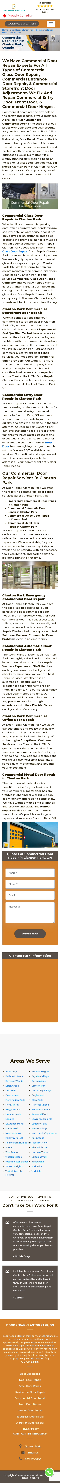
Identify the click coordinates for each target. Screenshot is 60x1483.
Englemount (38, 1095)
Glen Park (37, 1100)
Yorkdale (36, 1171)
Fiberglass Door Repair (30, 1416)
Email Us (33, 1452)
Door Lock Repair (30, 1379)
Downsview (12, 1095)
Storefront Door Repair (30, 1422)
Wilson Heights (14, 1166)
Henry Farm (12, 1104)
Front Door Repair (30, 1404)
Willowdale (38, 1161)
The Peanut (12, 1152)
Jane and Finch (40, 1114)
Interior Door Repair (30, 1410)
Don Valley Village (41, 1090)
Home (5, 30)
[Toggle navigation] (51, 24)
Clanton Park (39, 1085)
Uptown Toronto (41, 1152)
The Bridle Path (40, 1147)
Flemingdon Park (15, 1100)
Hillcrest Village (40, 1104)
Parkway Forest (14, 1138)
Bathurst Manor (14, 1076)
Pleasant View (40, 1142)
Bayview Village (40, 1076)
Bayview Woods (14, 1081)
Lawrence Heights (42, 1119)
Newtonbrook (13, 1133)
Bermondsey (39, 1081)
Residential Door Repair (30, 1392)
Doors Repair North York (38, 1475)
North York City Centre (44, 1133)
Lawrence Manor (14, 1123)
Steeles (9, 1147)
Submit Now (30, 933)
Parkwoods (38, 1138)
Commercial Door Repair (30, 1398)
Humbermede (13, 1114)
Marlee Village (39, 1128)
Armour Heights (40, 1071)
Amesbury (11, 1071)
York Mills (37, 1166)
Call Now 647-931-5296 (22, 23)
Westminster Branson (17, 1161)
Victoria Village (13, 1157)
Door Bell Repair (30, 1373)
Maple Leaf (11, 1128)
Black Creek (12, 1085)
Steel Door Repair (30, 1386)
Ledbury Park (39, 1123)
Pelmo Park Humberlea (18, 1142)
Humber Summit (41, 1109)
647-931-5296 (33, 1459)
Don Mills (10, 1090)
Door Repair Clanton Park (22, 30)
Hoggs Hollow (13, 1109)
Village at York (39, 1157)
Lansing (9, 1119)
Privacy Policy (30, 1428)
